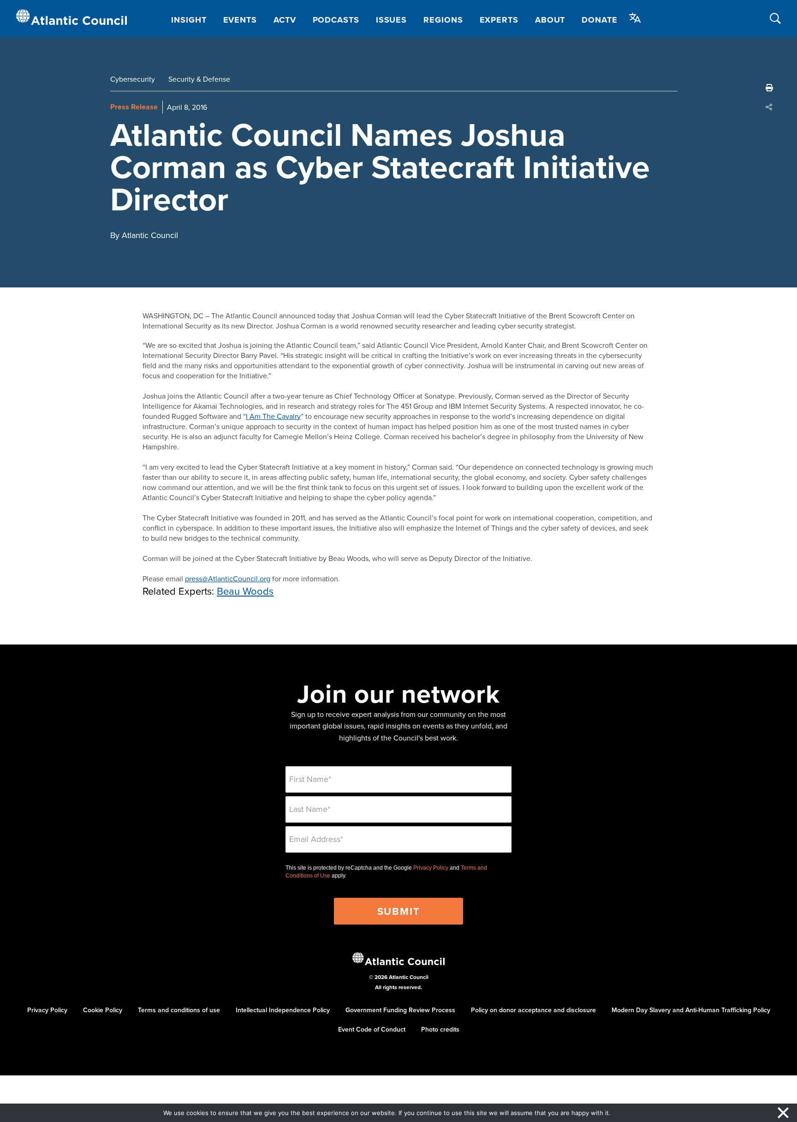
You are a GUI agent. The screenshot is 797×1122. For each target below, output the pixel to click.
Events (240, 20)
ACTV (285, 20)
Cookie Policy (102, 1010)
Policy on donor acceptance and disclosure (533, 1010)
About (550, 20)
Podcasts (336, 20)
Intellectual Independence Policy (283, 1010)
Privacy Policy (430, 868)
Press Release (134, 106)
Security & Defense (199, 79)
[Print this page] (769, 88)
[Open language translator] (635, 18)
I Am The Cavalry (273, 416)
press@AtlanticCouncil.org (227, 578)
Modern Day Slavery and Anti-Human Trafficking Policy (691, 1010)
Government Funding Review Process (400, 1010)
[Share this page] (769, 107)
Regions (443, 20)
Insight (188, 20)
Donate (599, 20)
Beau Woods (245, 591)
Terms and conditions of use (179, 1010)
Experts (499, 20)
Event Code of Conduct (371, 1029)
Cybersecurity (132, 79)
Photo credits (440, 1029)
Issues (391, 20)
